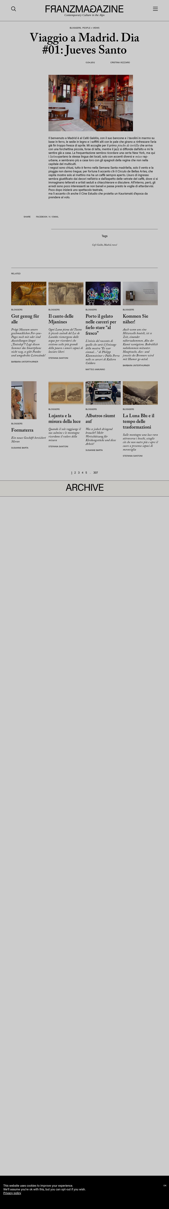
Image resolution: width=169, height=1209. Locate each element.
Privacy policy (12, 1193)
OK (164, 1186)
